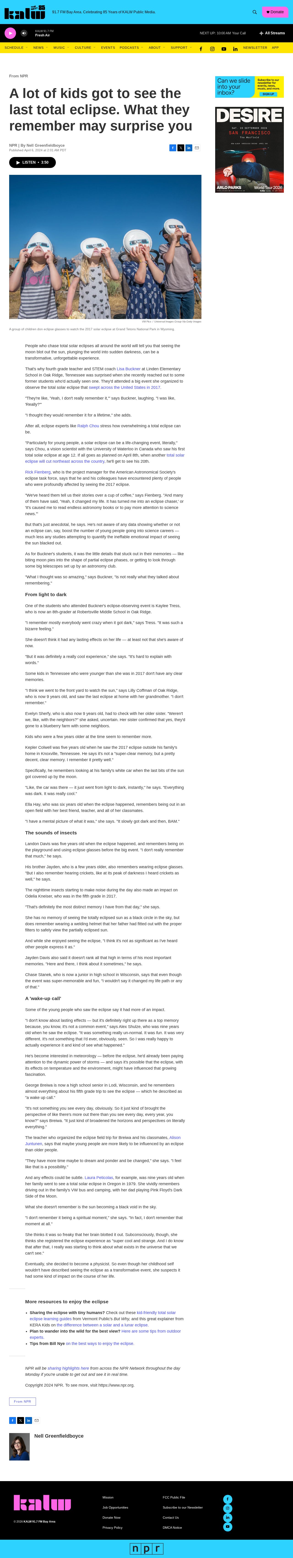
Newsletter (255, 47)
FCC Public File (174, 1497)
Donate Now (111, 1517)
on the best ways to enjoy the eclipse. (100, 1343)
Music (59, 47)
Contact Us (171, 1517)
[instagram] (212, 47)
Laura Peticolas (99, 1177)
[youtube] (223, 47)
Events (108, 47)
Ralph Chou (88, 426)
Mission (108, 1497)
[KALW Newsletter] (249, 87)
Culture (83, 47)
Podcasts (129, 47)
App (275, 47)
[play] (10, 33)
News (38, 47)
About (155, 47)
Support (179, 47)
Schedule (14, 47)
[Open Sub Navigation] (27, 47)
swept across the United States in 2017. (125, 387)
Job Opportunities (115, 1507)
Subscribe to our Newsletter (183, 1507)
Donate (277, 12)
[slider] (31, 33)
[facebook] (201, 47)
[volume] (24, 33)
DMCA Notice (172, 1527)
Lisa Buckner (129, 369)
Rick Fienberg (38, 472)
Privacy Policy (112, 1527)
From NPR (18, 76)
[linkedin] (235, 47)
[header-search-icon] (254, 12)
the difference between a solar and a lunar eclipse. (103, 1325)
